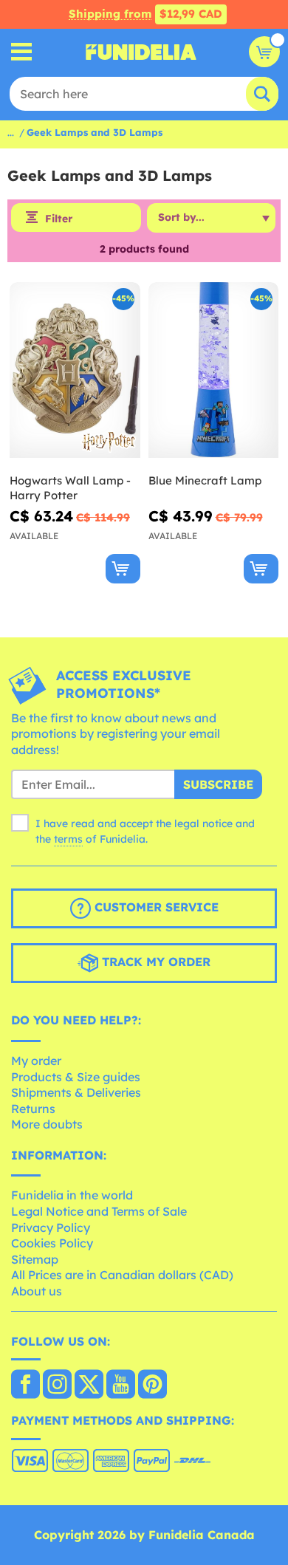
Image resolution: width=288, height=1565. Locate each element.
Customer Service (155, 907)
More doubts (47, 1124)
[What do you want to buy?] (21, 52)
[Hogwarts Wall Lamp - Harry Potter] (75, 370)
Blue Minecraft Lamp (204, 480)
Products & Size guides (75, 1076)
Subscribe (218, 784)
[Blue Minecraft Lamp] (213, 370)
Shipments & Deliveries (76, 1092)
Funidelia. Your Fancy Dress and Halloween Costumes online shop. (141, 52)
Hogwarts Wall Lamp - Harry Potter (70, 487)
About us (36, 1291)
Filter (58, 218)
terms (68, 839)
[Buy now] (123, 568)
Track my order (154, 962)
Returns (33, 1108)
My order (36, 1060)
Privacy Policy (50, 1227)
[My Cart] (264, 51)
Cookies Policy (52, 1243)
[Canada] (25, 1385)
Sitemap (34, 1259)
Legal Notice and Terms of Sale (99, 1211)
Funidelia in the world (72, 1195)
